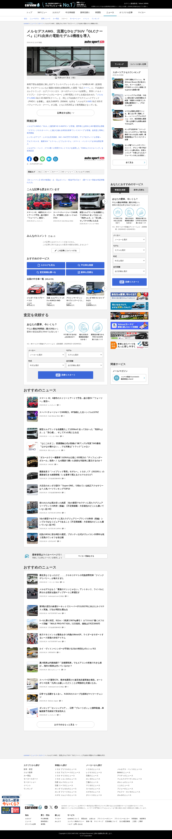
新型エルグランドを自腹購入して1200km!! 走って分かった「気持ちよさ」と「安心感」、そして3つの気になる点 (92, 216)
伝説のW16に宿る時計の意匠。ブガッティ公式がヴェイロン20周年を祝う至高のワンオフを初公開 (71, 536)
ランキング (119, 64)
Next (104, 201)
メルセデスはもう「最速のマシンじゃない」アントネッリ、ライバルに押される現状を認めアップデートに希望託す (71, 591)
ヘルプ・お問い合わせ (75, 824)
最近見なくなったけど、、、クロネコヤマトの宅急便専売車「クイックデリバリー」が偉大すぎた (71, 576)
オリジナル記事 (126, 12)
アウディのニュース (125, 776)
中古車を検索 (87, 265)
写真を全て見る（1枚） (67, 78)
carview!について (73, 819)
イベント (27, 785)
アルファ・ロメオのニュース (128, 792)
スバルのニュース (93, 789)
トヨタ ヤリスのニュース (65, 776)
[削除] (19, 795)
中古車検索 (70, 12)
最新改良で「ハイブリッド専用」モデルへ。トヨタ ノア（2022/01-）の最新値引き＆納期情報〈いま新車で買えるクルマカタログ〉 (71, 473)
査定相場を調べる (48, 272)
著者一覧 (89, 821)
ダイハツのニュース (94, 795)
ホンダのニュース (93, 779)
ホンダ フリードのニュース (66, 792)
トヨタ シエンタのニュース (66, 779)
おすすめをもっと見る (64, 725)
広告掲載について (111, 821)
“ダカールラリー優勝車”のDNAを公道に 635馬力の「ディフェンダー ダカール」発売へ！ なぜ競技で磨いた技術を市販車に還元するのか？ (70, 459)
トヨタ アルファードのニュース (67, 772)
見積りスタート (68, 375)
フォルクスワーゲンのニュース (129, 779)
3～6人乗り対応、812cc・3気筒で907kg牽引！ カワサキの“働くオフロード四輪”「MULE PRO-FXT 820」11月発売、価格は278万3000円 (71, 622)
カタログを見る (48, 265)
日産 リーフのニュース (64, 785)
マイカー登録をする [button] (86, 556)
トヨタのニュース (93, 769)
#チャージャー (67, 172)
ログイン (127, 3)
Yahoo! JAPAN (143, 3)
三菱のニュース (92, 782)
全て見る (129, 162)
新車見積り (85, 12)
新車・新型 (28, 769)
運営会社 (84, 819)
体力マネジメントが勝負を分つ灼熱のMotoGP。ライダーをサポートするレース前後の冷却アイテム (71, 636)
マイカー (142, 12)
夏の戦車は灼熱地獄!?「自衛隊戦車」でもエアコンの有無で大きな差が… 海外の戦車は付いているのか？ (70, 664)
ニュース (110, 12)
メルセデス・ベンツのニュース (129, 769)
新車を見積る (87, 272)
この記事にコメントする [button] (67, 251)
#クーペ (55, 172)
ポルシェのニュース (125, 782)
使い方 (52, 236)
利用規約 (135, 819)
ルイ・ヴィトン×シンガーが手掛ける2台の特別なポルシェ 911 (67, 649)
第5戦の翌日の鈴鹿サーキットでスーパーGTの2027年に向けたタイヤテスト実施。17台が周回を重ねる (71, 608)
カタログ (56, 12)
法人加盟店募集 (124, 821)
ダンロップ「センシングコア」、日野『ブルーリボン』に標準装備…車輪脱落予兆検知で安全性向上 (71, 709)
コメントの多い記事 (138, 64)
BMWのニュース (123, 772)
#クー (47, 172)
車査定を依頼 (120, 190)
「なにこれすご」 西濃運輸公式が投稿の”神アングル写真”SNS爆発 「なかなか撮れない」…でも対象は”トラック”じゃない (70, 445)
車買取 (98, 12)
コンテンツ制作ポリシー (75, 821)
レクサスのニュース (94, 772)
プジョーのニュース (125, 789)
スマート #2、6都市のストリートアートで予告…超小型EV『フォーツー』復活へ (39, 215)
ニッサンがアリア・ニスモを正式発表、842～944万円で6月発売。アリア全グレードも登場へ (64, 137)
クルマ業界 (28, 772)
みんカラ (58, 821)
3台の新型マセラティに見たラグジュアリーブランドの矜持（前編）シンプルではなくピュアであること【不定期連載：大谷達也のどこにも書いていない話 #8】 (71, 522)
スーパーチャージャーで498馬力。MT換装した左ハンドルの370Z (65, 215)
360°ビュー (42, 12)
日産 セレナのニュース (64, 782)
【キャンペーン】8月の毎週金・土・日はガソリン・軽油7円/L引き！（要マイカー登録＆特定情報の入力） (65, 181)
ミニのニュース (123, 785)
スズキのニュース (93, 792)
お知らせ (92, 819)
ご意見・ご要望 (137, 821)
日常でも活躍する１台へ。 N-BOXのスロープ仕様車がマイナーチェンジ (71, 695)
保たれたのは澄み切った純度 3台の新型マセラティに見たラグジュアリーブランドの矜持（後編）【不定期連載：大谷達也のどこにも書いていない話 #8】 (71, 506)
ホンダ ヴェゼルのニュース (66, 789)
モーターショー (30, 782)
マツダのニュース (93, 785)
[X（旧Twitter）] (51, 807)
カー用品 (27, 776)
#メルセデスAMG (83, 172)
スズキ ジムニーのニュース (66, 795)
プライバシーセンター (122, 819)
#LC (40, 172)
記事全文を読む (64, 113)
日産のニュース (92, 776)
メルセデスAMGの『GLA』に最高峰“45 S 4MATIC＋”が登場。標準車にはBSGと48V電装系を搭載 (65, 126)
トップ (29, 12)
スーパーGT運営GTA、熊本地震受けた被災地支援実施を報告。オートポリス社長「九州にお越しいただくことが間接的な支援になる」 (71, 681)
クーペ (86, 88)
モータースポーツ (31, 779)
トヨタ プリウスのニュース (66, 769)
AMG (89, 101)
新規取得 (134, 3)
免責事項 (143, 819)
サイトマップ (98, 821)
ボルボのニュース (124, 795)
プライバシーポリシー (104, 819)
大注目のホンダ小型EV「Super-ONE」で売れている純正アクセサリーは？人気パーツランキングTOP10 (71, 487)
